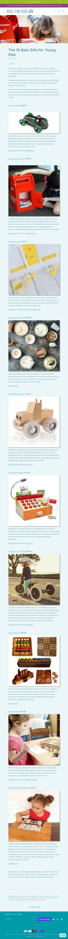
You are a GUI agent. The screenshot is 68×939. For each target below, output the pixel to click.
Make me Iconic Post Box (16, 159)
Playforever (30, 150)
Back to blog (35, 907)
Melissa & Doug (31, 780)
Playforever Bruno (14, 105)
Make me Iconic (31, 233)
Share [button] (12, 64)
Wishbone (29, 625)
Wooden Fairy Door (14, 241)
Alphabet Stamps (14, 711)
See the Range (13, 386)
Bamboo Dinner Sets (15, 317)
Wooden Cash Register (16, 472)
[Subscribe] (34, 919)
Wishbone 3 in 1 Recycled (17, 551)
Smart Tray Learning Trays (17, 788)
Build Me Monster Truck (16, 394)
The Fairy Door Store (33, 309)
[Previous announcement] (3, 2)
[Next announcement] (64, 2)
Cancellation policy (39, 936)
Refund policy (30, 934)
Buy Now (11, 150)
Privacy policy (39, 934)
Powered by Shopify (21, 934)
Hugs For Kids (12, 934)
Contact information (58, 934)
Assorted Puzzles (14, 633)
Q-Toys (28, 543)
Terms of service (48, 934)
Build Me (29, 464)
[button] (4, 11)
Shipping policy (29, 936)
